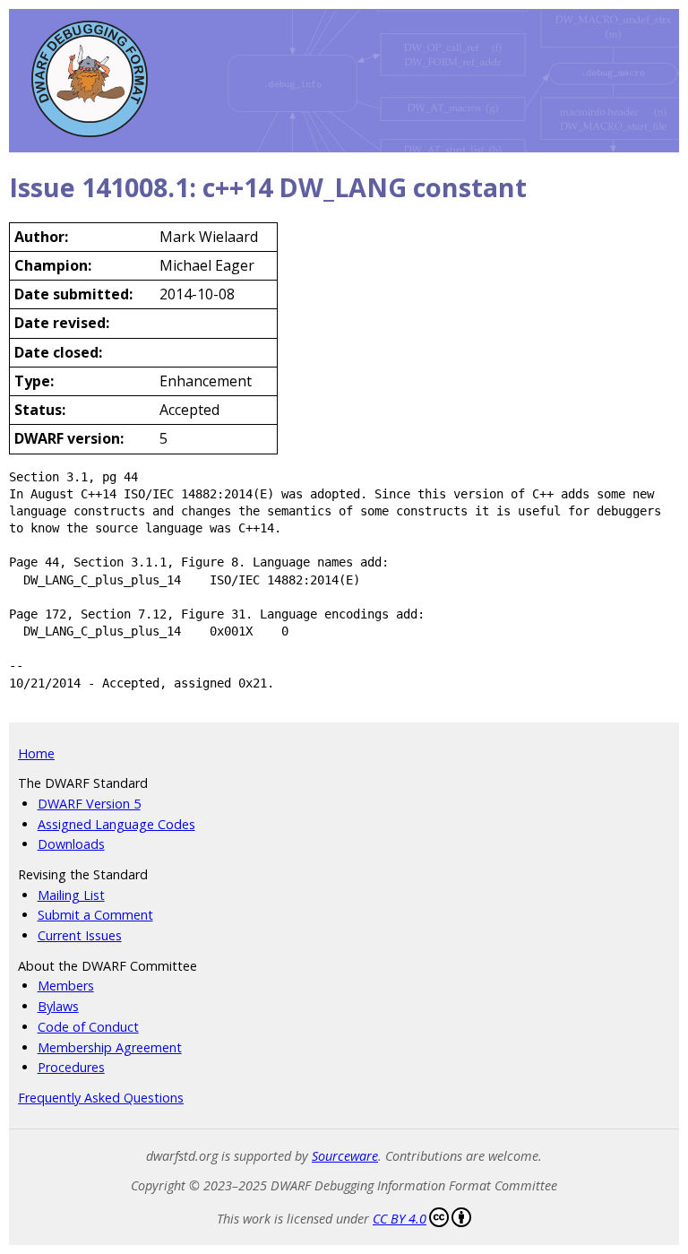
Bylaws (58, 1006)
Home (36, 753)
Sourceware (345, 1155)
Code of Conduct (88, 1026)
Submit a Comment (95, 914)
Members (66, 985)
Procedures (71, 1067)
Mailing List (71, 895)
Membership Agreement (110, 1047)
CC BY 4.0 (399, 1218)
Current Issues (80, 935)
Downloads (71, 843)
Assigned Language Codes (116, 824)
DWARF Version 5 (89, 803)
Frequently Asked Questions (101, 1097)
